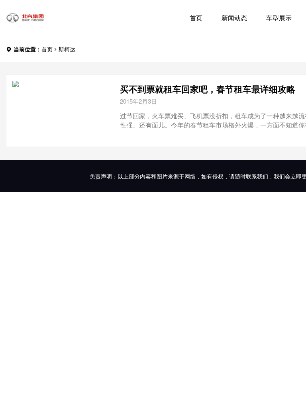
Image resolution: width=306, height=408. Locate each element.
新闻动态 (234, 17)
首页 (196, 17)
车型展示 (279, 17)
